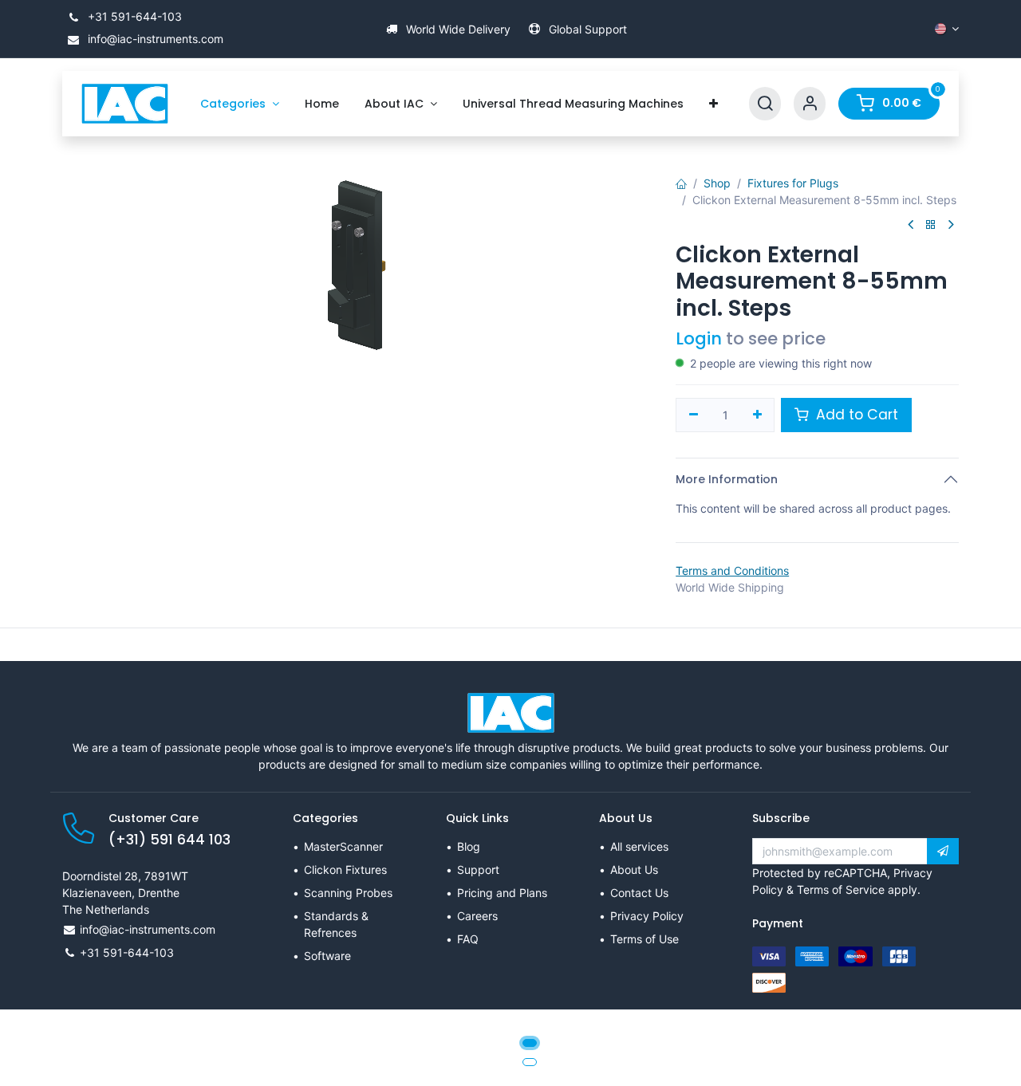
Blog (468, 846)
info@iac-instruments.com (154, 38)
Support (478, 869)
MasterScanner (343, 846)
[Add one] (757, 415)
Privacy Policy (647, 916)
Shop (717, 183)
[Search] (765, 104)
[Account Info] (810, 104)
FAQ (468, 939)
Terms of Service (841, 889)
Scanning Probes (348, 892)
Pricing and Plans (502, 892)
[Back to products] (930, 225)
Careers (477, 916)
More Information (727, 479)
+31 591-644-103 (133, 16)
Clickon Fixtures (345, 869)
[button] (943, 851)
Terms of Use (644, 939)
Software (327, 955)
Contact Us (639, 892)
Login (699, 338)
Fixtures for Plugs (792, 183)
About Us (634, 869)
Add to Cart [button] (855, 414)
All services (639, 846)
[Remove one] (693, 415)
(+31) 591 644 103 (169, 839)
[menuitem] (239, 104)
